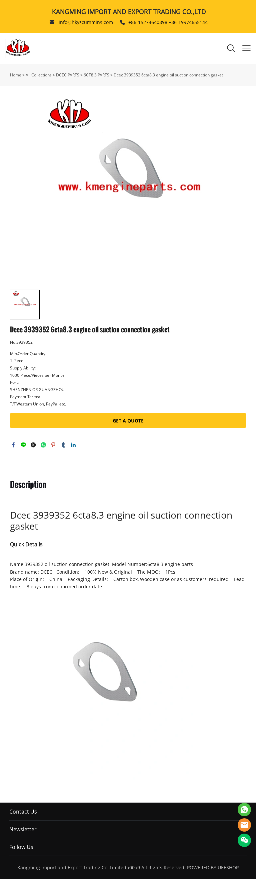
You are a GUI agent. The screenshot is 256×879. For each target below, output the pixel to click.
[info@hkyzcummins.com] (52, 22)
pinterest (53, 445)
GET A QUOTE (128, 420)
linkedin (73, 445)
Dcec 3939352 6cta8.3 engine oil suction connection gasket (168, 75)
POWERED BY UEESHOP (213, 867)
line (23, 445)
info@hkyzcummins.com (86, 22)
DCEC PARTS (67, 75)
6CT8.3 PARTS (96, 75)
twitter (33, 445)
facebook (13, 445)
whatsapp (43, 445)
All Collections (39, 75)
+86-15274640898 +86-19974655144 (168, 22)
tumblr (63, 445)
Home (15, 75)
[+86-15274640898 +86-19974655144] (122, 22)
